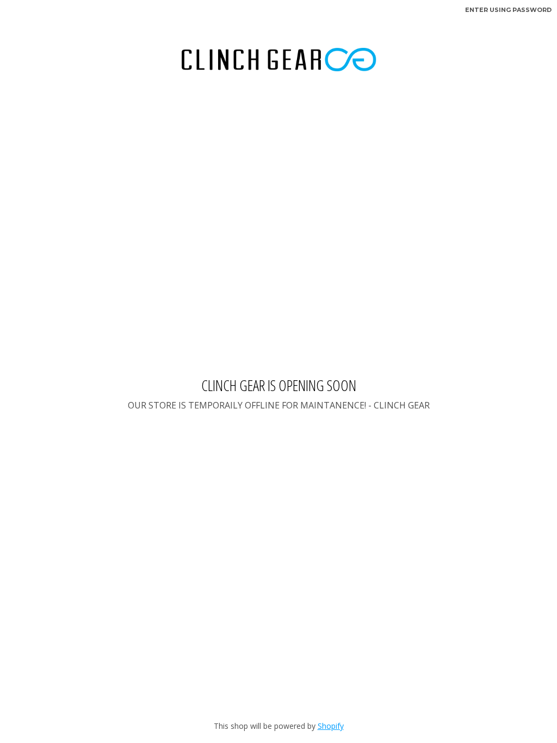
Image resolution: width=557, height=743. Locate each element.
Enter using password (508, 10)
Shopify (331, 726)
